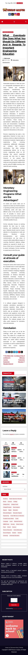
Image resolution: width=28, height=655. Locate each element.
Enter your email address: (14, 602)
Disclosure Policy (14, 647)
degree (5, 510)
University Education (14, 535)
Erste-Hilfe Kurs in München (17, 515)
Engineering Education (8, 32)
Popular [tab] (13, 444)
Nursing (12, 524)
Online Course (19, 524)
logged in (11, 434)
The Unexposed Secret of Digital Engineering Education (14, 402)
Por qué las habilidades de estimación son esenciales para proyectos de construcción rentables (14, 582)
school (9, 527)
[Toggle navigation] (14, 22)
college (15, 501)
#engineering (6, 62)
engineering (6, 515)
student (14, 532)
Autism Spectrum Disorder (15, 498)
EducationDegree (7, 512)
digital (9, 510)
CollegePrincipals (7, 507)
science (14, 527)
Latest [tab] (6, 444)
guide (16, 518)
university (5, 535)
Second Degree (7, 532)
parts (4, 527)
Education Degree (17, 512)
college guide (14, 504)
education (15, 510)
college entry (6, 504)
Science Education (7, 529)
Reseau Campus (17, 608)
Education (14, 447)
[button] (25, 21)
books (4, 501)
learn (11, 521)
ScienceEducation (18, 529)
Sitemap (21, 647)
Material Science (18, 521)
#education (16, 60)
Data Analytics (16, 507)
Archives (5, 486)
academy (5, 498)
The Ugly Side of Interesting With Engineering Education (14, 386)
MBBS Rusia (6, 524)
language (5, 521)
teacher (20, 532)
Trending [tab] (21, 444)
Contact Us (7, 647)
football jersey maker (8, 518)
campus (10, 501)
